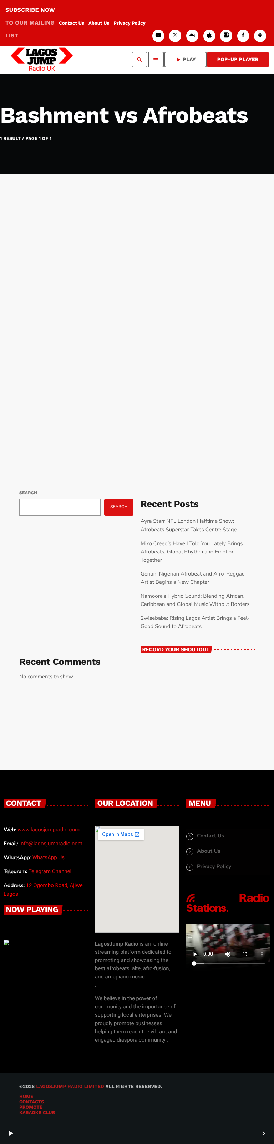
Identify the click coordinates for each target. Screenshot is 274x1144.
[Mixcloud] (192, 36)
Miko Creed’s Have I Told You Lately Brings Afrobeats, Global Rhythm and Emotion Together (192, 552)
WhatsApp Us (48, 857)
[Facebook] (243, 36)
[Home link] (41, 59)
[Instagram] (226, 36)
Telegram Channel (50, 871)
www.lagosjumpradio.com (48, 829)
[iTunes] (209, 36)
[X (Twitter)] (175, 36)
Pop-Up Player (238, 59)
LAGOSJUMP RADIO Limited (70, 1086)
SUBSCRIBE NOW (30, 22)
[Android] (260, 36)
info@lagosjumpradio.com (51, 843)
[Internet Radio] (228, 912)
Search (28, 492)
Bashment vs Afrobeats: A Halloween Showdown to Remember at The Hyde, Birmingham (115, 372)
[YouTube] (158, 36)
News (40, 347)
